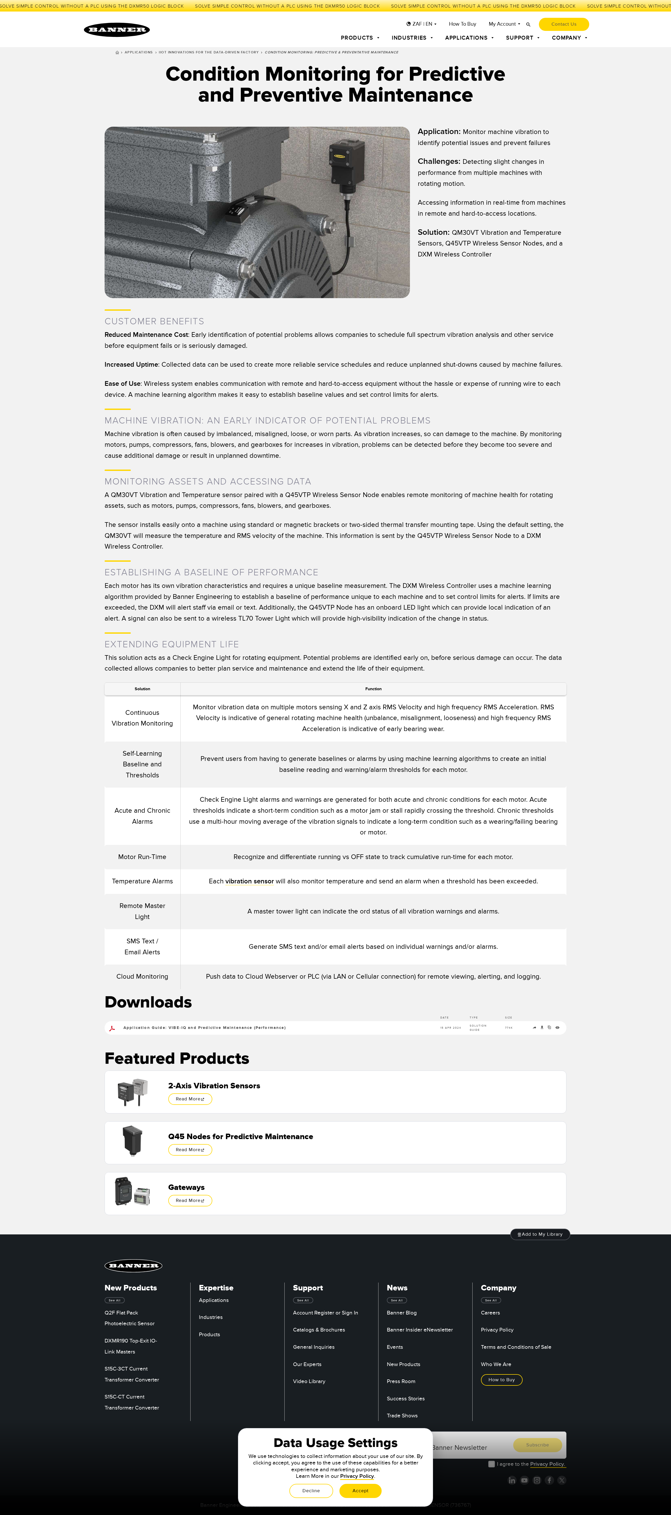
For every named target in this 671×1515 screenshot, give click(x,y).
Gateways (186, 1188)
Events (395, 1347)
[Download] (543, 1028)
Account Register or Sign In (325, 1313)
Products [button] (358, 38)
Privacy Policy (497, 1330)
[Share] (535, 1028)
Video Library (309, 1381)
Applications (139, 52)
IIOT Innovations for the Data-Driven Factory (209, 52)
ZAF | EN (422, 24)
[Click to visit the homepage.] (117, 29)
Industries (211, 1317)
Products (209, 1334)
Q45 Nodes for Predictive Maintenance (240, 1137)
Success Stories (406, 1398)
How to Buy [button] (502, 1380)
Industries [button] (410, 38)
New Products (403, 1364)
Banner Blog (402, 1313)
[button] (540, 1234)
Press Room (401, 1381)
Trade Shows (402, 1415)
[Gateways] (132, 1193)
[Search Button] (528, 24)
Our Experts (307, 1364)
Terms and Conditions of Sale (516, 1347)
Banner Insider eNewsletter (420, 1330)
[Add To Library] (550, 1028)
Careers (490, 1313)
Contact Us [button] (564, 24)
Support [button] (520, 38)
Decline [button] (311, 1491)
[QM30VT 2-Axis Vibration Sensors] (132, 1092)
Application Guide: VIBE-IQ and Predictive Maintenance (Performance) (204, 1027)
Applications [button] (467, 38)
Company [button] (567, 38)
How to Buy (462, 24)
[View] (557, 1028)
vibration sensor (249, 881)
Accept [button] (361, 1491)
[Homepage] (117, 53)
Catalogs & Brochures (319, 1330)
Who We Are (496, 1364)
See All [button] (115, 1300)
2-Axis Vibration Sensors (214, 1086)
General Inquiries (314, 1347)
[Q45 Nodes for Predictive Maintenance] (132, 1143)
